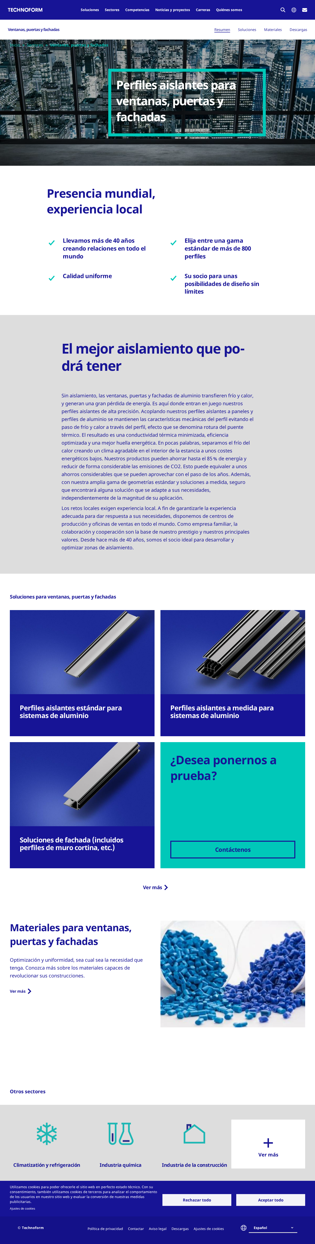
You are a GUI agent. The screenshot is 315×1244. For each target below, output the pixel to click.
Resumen (222, 29)
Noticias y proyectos (172, 9)
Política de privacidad (105, 1228)
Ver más (152, 887)
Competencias (137, 9)
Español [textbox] (260, 1227)
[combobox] (275, 1227)
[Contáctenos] (304, 10)
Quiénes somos (229, 9)
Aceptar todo (271, 1200)
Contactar (136, 1228)
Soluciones (90, 9)
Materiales (273, 29)
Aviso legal (158, 1228)
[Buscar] (283, 9)
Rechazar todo (197, 1200)
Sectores (112, 9)
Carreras (203, 9)
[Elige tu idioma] (293, 10)
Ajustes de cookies (22, 1208)
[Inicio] (25, 10)
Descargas (298, 29)
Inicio (15, 45)
